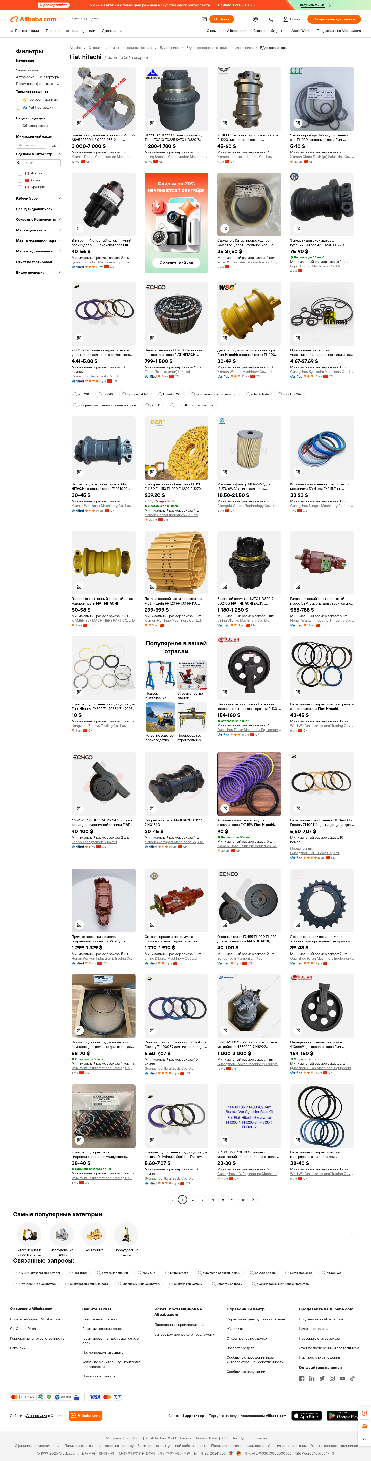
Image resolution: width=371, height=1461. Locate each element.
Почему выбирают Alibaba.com (35, 1319)
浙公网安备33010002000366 (268, 1453)
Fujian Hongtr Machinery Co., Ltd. (316, 266)
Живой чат (235, 1329)
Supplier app (193, 1416)
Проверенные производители (179, 1325)
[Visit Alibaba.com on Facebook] (302, 1378)
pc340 (108, 394)
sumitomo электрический (221, 1273)
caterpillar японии (115, 1273)
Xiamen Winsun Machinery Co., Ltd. (244, 372)
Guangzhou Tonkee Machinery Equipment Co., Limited (249, 1064)
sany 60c (149, 1273)
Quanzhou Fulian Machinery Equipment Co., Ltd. (104, 262)
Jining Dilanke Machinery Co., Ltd (243, 620)
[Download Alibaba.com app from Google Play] (344, 1416)
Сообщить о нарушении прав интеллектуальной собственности (255, 1359)
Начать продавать (313, 1329)
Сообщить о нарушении (246, 1372)
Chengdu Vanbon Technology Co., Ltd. (247, 506)
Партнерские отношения (319, 1357)
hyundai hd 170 (137, 394)
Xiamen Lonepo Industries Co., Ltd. (244, 157)
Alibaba (75, 48)
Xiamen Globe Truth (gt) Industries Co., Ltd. (322, 157)
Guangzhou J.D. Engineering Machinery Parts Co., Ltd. (249, 1174)
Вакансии (18, 1348)
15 (243, 1199)
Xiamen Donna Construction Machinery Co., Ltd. (104, 157)
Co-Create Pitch (23, 1329)
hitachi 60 (334, 1273)
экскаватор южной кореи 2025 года (283, 1284)
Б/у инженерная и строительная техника (219, 48)
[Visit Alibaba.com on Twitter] (322, 1378)
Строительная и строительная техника (120, 48)
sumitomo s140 (301, 1273)
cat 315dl (80, 1273)
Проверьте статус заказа (319, 1338)
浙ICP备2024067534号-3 (314, 1453)
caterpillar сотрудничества (194, 405)
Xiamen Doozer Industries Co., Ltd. (171, 515)
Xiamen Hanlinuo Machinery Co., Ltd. (173, 620)
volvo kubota (260, 394)
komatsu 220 (172, 394)
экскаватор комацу (188, 1284)
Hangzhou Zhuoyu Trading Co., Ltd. (99, 726)
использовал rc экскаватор (216, 394)
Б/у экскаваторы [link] (273, 48)
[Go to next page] (253, 1199)
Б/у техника (169, 48)
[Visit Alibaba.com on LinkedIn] (312, 1378)
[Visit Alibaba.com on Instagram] (332, 1378)
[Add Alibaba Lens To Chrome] (85, 1416)
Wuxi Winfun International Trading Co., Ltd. (249, 262)
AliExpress (113, 1438)
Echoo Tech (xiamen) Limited (167, 372)
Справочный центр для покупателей (256, 1319)
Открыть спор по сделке (247, 1338)
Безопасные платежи (100, 1319)
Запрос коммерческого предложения (185, 1334)
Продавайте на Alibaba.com (321, 1319)
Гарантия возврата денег (102, 1329)
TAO (225, 1438)
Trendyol (239, 1438)
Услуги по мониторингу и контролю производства (111, 1364)
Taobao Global (206, 1438)
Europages (258, 1438)
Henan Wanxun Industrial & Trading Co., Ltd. (322, 620)
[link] (364, 1413)
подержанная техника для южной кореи (107, 405)
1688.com (133, 1438)
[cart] (272, 20)
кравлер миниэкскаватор (141, 1284)
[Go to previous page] (172, 1199)
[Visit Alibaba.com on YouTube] (342, 1378)
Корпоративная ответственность (37, 1338)
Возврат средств (240, 1348)
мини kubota (179, 1273)
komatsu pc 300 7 (229, 1284)
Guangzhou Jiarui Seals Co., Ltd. (96, 376)
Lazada (185, 1438)
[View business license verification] (231, 1453)
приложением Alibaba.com (263, 1416)
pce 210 (83, 394)
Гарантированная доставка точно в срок (110, 1340)
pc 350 (155, 405)
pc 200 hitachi (265, 1273)
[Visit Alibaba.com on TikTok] (352, 1378)
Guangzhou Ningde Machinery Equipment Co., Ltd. (322, 506)
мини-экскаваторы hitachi (40, 1273)
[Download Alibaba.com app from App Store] (307, 1416)
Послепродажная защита (102, 1352)
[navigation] (38, 624)
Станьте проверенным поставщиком (329, 1348)
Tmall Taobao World (161, 1438)
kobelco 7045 (292, 394)
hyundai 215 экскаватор (38, 1284)
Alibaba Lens (36, 1416)
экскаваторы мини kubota (89, 1284)
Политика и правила (98, 1376)
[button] (204, 19)
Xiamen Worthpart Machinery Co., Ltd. (101, 506)
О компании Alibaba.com (31, 1309)
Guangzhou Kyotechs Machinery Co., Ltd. (322, 372)
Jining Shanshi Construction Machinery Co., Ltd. (176, 157)
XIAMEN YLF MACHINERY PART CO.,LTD (103, 620)
